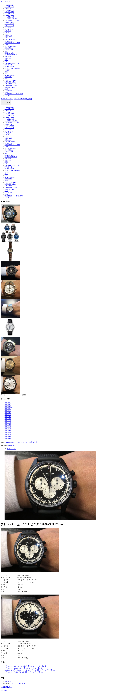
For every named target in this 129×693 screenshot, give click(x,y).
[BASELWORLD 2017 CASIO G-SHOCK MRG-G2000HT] (10, 222)
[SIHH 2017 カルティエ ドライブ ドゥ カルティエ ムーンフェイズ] (10, 393)
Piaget (6, 78)
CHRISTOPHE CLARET (12, 39)
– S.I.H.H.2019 (9, 7)
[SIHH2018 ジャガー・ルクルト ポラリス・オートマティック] (10, 241)
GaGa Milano (9, 48)
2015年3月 (8, 427)
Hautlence (8, 56)
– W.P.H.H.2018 (9, 8)
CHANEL (8, 37)
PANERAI (8, 73)
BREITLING (9, 29)
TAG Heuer (8, 90)
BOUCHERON (9, 26)
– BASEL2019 (9, 5)
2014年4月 (8, 433)
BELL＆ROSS (9, 24)
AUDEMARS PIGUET (12, 20)
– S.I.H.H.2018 (9, 10)
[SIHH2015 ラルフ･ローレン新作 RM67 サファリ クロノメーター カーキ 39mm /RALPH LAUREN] (10, 260)
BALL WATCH (9, 22)
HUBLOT (8, 58)
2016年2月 (8, 423)
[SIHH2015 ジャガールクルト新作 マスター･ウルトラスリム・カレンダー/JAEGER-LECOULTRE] (10, 336)
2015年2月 (8, 429)
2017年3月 (8, 415)
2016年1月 (8, 425)
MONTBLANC (9, 66)
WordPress (11, 445)
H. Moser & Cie (9, 53)
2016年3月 (8, 421)
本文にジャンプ (6, 1)
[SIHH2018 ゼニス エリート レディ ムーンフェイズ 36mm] (10, 317)
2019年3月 (8, 403)
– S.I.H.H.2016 (9, 17)
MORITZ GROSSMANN (12, 68)
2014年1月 (8, 437)
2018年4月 (8, 409)
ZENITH (7, 95)
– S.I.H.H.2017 (9, 13)
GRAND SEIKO (10, 49)
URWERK (8, 92)
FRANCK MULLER (11, 46)
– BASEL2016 (9, 15)
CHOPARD (8, 36)
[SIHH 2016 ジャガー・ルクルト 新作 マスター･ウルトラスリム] (10, 374)
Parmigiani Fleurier (10, 75)
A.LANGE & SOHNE (11, 18)
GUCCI (7, 51)
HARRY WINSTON (11, 55)
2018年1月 (8, 413)
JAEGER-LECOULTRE (12, 63)
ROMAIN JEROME (11, 85)
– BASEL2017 (9, 12)
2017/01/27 (8, 681)
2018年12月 (8, 407)
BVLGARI (8, 31)
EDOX (7, 44)
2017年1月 (8, 417)
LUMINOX (8, 65)
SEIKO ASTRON (10, 87)
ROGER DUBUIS (10, 83)
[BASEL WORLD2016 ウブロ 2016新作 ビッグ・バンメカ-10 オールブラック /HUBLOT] (10, 279)
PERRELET (8, 77)
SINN (6, 89)
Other (6, 72)
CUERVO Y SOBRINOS (12, 43)
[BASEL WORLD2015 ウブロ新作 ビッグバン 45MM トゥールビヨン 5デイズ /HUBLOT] (10, 355)
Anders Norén (11, 449)
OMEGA (7, 70)
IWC (6, 61)
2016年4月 (8, 419)
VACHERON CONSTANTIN (14, 94)
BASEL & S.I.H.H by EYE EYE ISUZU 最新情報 (16, 99)
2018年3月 (8, 411)
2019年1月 (8, 405)
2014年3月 (8, 435)
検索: (2, 395)
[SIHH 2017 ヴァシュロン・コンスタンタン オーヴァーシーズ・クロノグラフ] (10, 298)
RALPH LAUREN (10, 80)
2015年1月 (8, 431)
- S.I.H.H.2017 (13, 683)
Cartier (7, 32)
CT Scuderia (8, 41)
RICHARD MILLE (11, 82)
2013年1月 (8, 438)
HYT (6, 60)
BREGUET (8, 27)
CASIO (7, 34)
